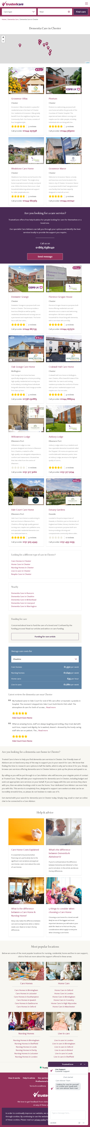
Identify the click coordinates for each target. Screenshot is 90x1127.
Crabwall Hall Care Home (61, 366)
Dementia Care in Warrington (24, 606)
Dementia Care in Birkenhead (23, 599)
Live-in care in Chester (20, 570)
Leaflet (87, 62)
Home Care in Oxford (64, 990)
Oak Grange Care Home (23, 366)
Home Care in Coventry (64, 999)
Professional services (45, 1081)
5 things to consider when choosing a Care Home (61, 910)
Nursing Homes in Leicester (26, 1053)
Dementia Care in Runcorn (22, 593)
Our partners (44, 1077)
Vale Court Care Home (22, 509)
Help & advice (29, 1077)
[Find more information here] (68, 1093)
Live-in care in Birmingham (63, 1043)
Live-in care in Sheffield (64, 1056)
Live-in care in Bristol (64, 1050)
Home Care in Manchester (64, 1006)
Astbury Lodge (56, 436)
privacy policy (40, 1119)
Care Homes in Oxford (26, 1006)
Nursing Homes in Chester (22, 567)
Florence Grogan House (60, 296)
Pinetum (53, 98)
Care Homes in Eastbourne (26, 1003)
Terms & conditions (38, 1085)
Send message (45, 256)
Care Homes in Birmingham (26, 990)
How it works (14, 1077)
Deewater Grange (20, 296)
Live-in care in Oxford (63, 1046)
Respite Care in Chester (21, 574)
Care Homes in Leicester (26, 993)
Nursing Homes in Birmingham (26, 1040)
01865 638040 (45, 247)
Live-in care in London (63, 1040)
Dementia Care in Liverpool (23, 602)
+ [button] (3, 37)
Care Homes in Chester (21, 560)
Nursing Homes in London (26, 1056)
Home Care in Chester (20, 564)
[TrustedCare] (12, 3)
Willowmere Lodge (20, 436)
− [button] (3, 40)
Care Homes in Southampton (26, 996)
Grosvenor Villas (19, 98)
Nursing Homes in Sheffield (26, 1043)
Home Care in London (63, 993)
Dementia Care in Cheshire (22, 596)
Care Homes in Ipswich (26, 999)
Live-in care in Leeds (64, 1053)
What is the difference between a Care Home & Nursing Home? (23, 912)
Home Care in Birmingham (63, 996)
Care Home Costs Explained (25, 849)
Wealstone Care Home (22, 168)
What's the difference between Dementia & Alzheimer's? (59, 853)
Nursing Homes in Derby (26, 1050)
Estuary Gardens (57, 509)
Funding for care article (45, 636)
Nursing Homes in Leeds (26, 1046)
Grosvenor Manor (57, 168)
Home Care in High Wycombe (64, 1003)
